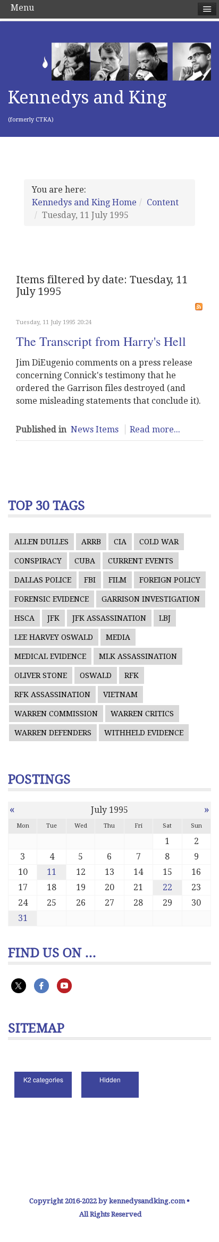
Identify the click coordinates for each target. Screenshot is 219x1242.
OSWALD (96, 675)
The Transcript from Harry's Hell (101, 341)
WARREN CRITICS (142, 713)
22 (167, 887)
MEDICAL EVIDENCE (50, 656)
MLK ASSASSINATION (138, 656)
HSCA (24, 618)
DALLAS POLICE (42, 580)
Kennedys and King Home (84, 202)
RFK (131, 675)
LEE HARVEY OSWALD (53, 637)
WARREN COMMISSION (56, 713)
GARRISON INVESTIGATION (151, 599)
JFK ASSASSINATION (109, 618)
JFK (53, 618)
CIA (120, 541)
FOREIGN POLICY (169, 580)
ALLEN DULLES (41, 541)
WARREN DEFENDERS (52, 732)
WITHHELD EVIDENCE (143, 732)
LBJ (165, 618)
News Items (95, 429)
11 (51, 872)
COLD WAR (159, 541)
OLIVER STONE (40, 675)
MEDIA (118, 637)
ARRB (91, 541)
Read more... (155, 429)
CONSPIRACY (38, 561)
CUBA (84, 561)
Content (163, 202)
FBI (90, 580)
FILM (117, 580)
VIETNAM (120, 694)
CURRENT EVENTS (140, 561)
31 (23, 918)
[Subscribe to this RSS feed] (199, 306)
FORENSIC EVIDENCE (51, 599)
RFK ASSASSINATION (52, 694)
